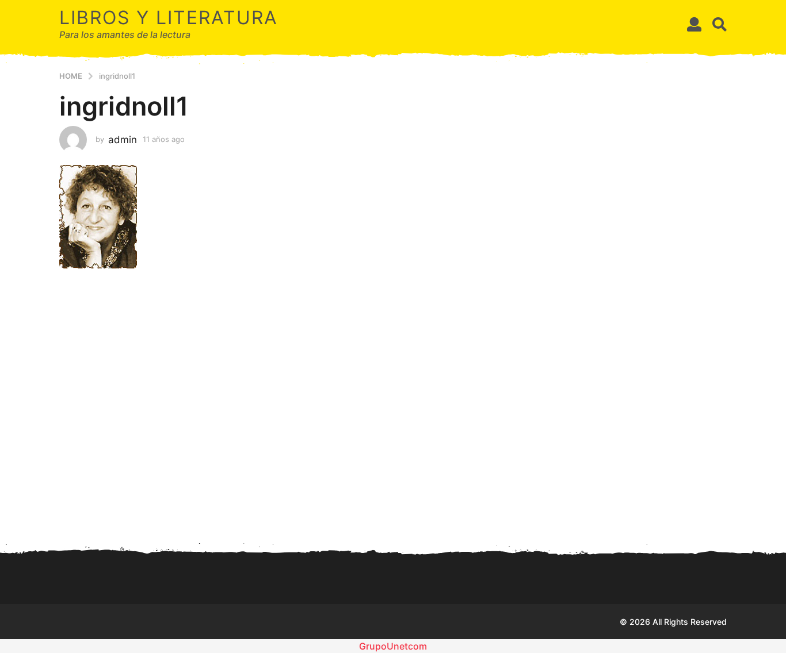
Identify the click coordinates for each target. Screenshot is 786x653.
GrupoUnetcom (393, 646)
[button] (694, 24)
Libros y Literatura (168, 17)
